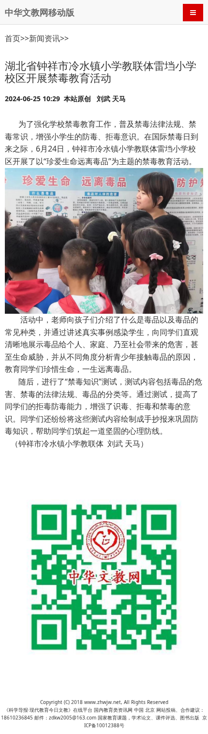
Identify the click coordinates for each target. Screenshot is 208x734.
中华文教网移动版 (39, 12)
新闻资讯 (44, 38)
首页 (12, 38)
